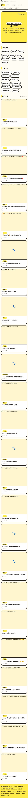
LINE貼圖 (4, 8)
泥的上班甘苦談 (16, 86)
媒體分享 (17, 8)
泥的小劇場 (5, 79)
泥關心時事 (15, 79)
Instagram (14, 791)
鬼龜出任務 (21, 58)
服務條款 (24, 791)
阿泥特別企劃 (6, 86)
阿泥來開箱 (5, 76)
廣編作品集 (4, 55)
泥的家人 (15, 90)
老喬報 (8, 795)
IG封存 (7, 5)
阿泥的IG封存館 (5, 51)
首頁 (3, 5)
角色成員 (13, 5)
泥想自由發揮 (6, 83)
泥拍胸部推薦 (16, 83)
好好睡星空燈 (15, 76)
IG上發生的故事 (6, 72)
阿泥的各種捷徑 (5, 58)
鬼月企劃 (10, 8)
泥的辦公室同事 (6, 90)
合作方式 (20, 5)
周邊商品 (16, 72)
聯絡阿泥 (4, 62)
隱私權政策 (19, 791)
